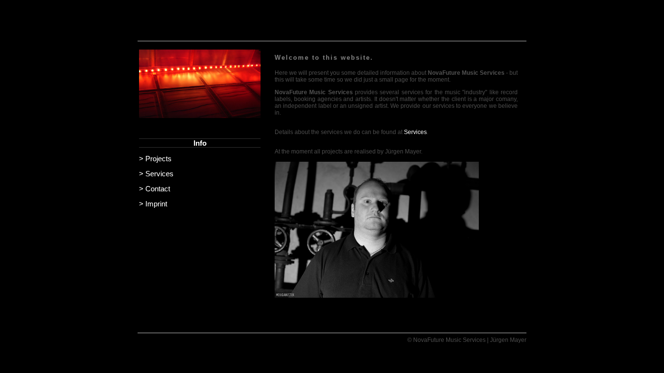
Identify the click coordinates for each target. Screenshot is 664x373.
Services (415, 132)
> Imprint (153, 204)
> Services (156, 174)
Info (200, 143)
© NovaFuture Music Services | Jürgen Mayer (466, 340)
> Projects (155, 158)
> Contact (154, 189)
